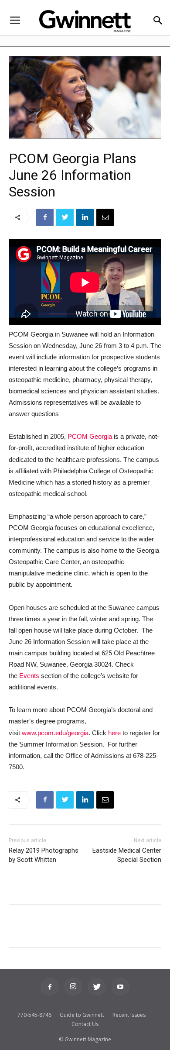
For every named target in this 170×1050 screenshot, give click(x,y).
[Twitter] (96, 986)
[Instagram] (73, 986)
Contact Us (85, 1024)
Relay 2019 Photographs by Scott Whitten (43, 855)
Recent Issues (129, 1015)
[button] (158, 21)
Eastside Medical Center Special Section (126, 855)
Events (29, 675)
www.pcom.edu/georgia (55, 733)
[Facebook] (49, 986)
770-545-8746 (34, 1015)
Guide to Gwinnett (82, 1015)
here (114, 733)
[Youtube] (120, 986)
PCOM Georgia (90, 436)
